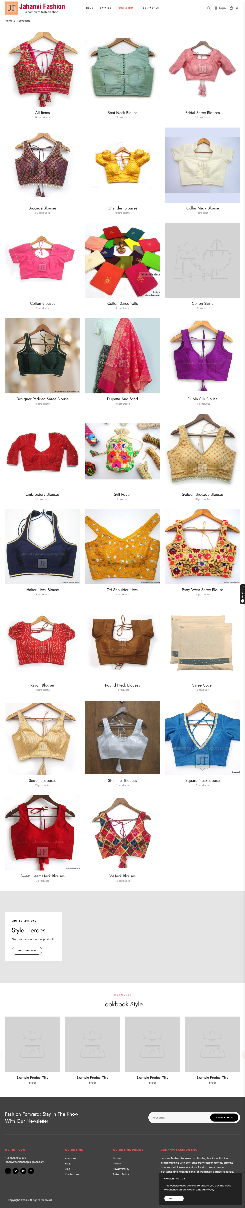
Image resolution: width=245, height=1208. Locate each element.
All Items (42, 113)
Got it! (174, 1198)
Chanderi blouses (122, 208)
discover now (27, 950)
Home (9, 20)
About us (70, 1158)
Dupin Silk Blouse (203, 399)
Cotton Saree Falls (122, 303)
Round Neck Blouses (122, 685)
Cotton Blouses (42, 303)
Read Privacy (206, 1189)
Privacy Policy (121, 1169)
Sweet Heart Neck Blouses (42, 876)
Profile (117, 1163)
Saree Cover (202, 685)
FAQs (68, 1163)
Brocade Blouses (42, 208)
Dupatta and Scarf (122, 399)
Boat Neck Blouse (122, 113)
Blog (67, 1169)
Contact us (72, 1174)
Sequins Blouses (42, 780)
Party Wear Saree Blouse (202, 590)
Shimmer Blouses (122, 780)
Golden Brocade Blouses (203, 494)
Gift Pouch (123, 494)
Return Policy (121, 1174)
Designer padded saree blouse (42, 399)
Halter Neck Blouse (42, 590)
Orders (117, 1158)
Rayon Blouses (42, 685)
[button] (208, 8)
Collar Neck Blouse (202, 208)
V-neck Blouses (122, 876)
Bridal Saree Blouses (202, 113)
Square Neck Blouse (202, 780)
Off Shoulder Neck (122, 590)
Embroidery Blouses (43, 494)
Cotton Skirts (202, 303)
